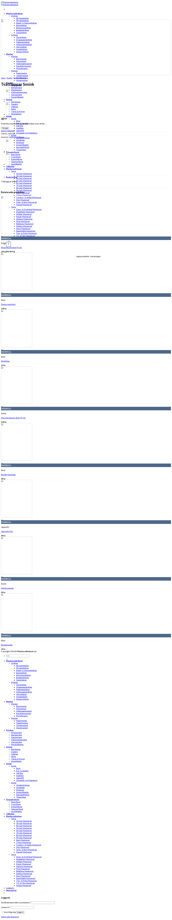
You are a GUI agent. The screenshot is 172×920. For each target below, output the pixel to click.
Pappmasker (21, 720)
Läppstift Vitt (7, 531)
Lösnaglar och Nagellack (26, 133)
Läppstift (20, 130)
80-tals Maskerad (24, 188)
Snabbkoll (6, 238)
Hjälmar (14, 754)
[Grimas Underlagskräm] (12, 114)
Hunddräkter (21, 696)
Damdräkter (21, 680)
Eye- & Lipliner (22, 771)
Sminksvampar (7, 588)
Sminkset (20, 142)
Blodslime (5, 361)
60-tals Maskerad (24, 183)
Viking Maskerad (23, 885)
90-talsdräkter (22, 668)
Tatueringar (21, 149)
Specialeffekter (22, 147)
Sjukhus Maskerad (24, 873)
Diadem (14, 751)
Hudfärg (20, 128)
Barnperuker (16, 87)
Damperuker (16, 737)
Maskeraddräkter (14, 13)
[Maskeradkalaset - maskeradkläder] (9, 3)
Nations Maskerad (24, 866)
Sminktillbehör (22, 145)
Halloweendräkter (24, 692)
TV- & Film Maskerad (25, 883)
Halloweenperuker (19, 92)
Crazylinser (16, 804)
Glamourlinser (17, 809)
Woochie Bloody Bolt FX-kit (13, 418)
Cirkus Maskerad (23, 195)
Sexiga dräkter (22, 699)
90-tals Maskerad (24, 190)
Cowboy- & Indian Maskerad (28, 845)
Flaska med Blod (8, 304)
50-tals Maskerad (24, 180)
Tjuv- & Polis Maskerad (26, 880)
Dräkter (14, 16)
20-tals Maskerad (24, 173)
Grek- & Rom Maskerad (26, 849)
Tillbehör (10, 166)
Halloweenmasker (24, 711)
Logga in (20, 912)
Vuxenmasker (22, 80)
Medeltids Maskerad (25, 859)
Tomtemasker (22, 725)
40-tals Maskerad (24, 178)
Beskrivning (11, 177)
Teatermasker (22, 75)
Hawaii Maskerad (24, 852)
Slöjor (13, 756)
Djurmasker (21, 708)
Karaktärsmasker (23, 713)
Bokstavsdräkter (23, 675)
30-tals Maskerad (24, 176)
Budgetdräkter (22, 677)
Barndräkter (21, 673)
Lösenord (5, 907)
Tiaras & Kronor (18, 759)
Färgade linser (12, 799)
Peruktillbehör (17, 744)
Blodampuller (7, 645)
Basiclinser (16, 802)
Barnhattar (16, 749)
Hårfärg (19, 126)
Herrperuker (16, 742)
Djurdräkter (21, 685)
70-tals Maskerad (24, 185)
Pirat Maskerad (23, 869)
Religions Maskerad (24, 871)
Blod (18, 121)
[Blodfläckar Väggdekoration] (12, 101)
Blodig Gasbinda (8, 474)
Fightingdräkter (23, 689)
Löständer (20, 140)
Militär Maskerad (23, 861)
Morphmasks (22, 716)
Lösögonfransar (23, 785)
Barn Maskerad (23, 840)
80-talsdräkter (22, 665)
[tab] (88, 177)
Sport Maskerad (23, 876)
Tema (13, 171)
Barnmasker (21, 706)
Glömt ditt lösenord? (10, 917)
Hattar (9, 747)
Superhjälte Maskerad (25, 878)
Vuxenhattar (16, 761)
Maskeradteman (14, 169)
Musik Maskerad (23, 864)
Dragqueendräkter (24, 687)
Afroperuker (16, 732)
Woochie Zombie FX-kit (11, 247)
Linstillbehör (16, 811)
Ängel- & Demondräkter (26, 670)
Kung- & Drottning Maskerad (28, 857)
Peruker (10, 730)
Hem (3, 78)
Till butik (5, 128)
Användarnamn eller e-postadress (16, 902)
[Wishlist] (2, 19)
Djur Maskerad (22, 847)
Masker (9, 701)
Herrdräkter (21, 694)
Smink (9, 116)
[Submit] (7, 659)
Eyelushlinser (16, 806)
